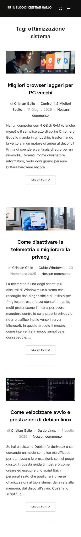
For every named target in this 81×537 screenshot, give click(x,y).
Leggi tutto (43, 179)
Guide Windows (51, 268)
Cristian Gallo (24, 103)
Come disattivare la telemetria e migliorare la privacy (40, 249)
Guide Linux (46, 430)
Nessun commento (56, 274)
